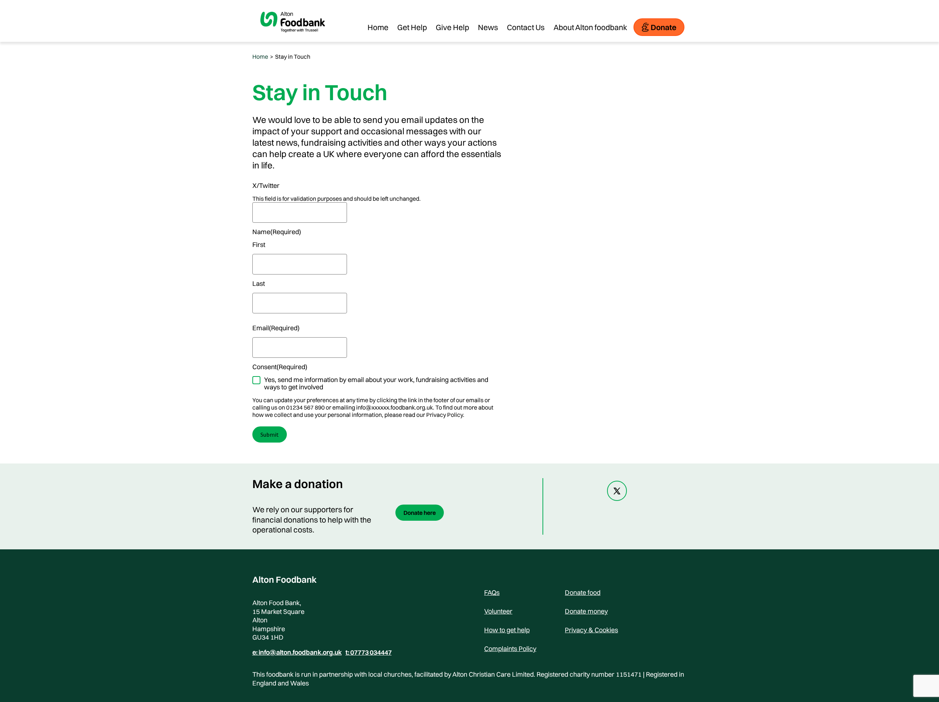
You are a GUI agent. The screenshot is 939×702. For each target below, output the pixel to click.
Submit (269, 434)
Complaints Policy (510, 648)
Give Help (452, 27)
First (258, 244)
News (488, 27)
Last (258, 283)
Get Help (412, 27)
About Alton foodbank (590, 27)
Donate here (419, 512)
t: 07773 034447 (369, 652)
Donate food (582, 592)
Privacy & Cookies (591, 630)
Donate (663, 27)
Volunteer (498, 611)
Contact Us (526, 27)
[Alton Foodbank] (292, 38)
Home (378, 27)
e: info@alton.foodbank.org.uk (297, 652)
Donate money (586, 611)
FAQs (492, 592)
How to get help (507, 630)
